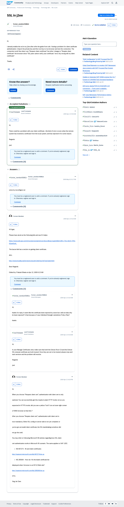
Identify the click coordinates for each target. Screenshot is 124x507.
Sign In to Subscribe (106, 15)
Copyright (26, 504)
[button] (108, 25)
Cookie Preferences (64, 504)
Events (71, 3)
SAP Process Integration (14, 34)
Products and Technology (34, 3)
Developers (55, 3)
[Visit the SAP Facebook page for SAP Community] (105, 503)
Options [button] (116, 15)
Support (54, 504)
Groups (46, 3)
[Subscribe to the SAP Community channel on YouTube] (112, 503)
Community (18, 3)
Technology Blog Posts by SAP (94, 61)
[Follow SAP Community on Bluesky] (109, 503)
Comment (73, 69)
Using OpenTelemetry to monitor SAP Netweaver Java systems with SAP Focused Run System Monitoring (99, 68)
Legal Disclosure (36, 504)
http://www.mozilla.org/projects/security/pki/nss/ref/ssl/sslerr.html (31, 261)
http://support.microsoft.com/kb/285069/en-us (28, 470)
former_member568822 (21, 24)
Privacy (9, 504)
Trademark (46, 504)
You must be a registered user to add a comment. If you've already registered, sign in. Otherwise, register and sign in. (42, 152)
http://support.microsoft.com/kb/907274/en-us (28, 454)
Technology (36, 7)
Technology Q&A (45, 7)
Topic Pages (89, 3)
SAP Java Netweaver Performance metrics (97, 95)
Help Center (79, 3)
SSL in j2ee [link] (54, 7)
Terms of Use (17, 504)
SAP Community (11, 7)
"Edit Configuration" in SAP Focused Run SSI (97, 59)
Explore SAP (105, 3)
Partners (63, 3)
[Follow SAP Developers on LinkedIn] (116, 503)
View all (85, 155)
